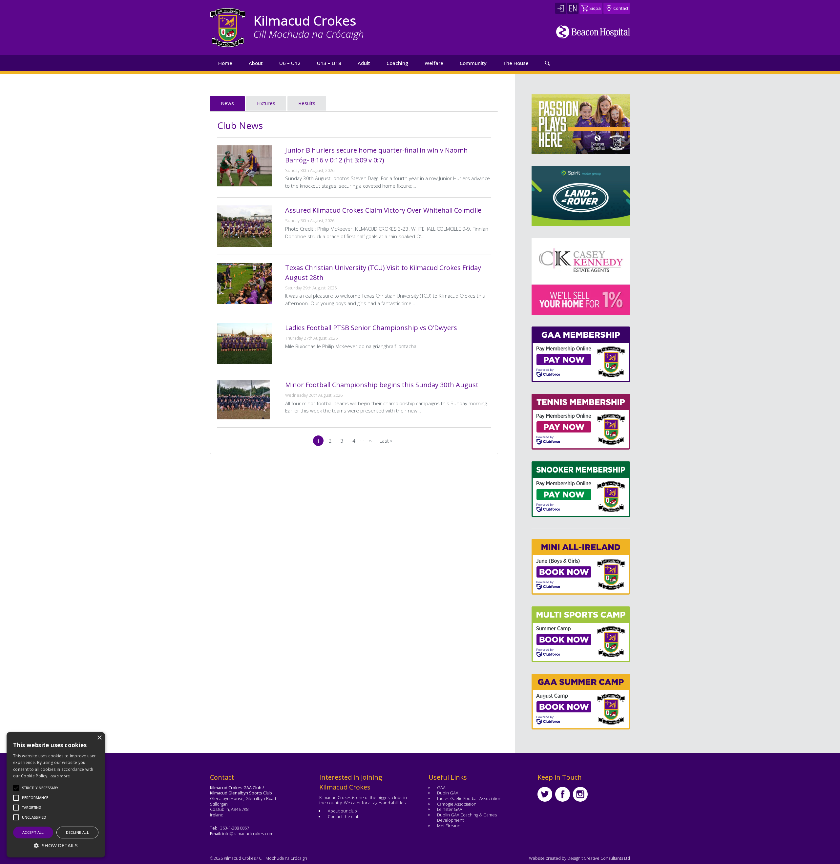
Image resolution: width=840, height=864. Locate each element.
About (256, 63)
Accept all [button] (33, 832)
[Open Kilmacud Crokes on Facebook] (562, 794)
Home (225, 63)
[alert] (56, 794)
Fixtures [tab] (266, 103)
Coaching (397, 63)
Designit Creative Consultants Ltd (598, 858)
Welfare (434, 63)
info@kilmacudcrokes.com (247, 833)
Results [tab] (306, 103)
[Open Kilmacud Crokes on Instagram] (580, 794)
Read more (60, 775)
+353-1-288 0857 (233, 828)
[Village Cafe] (630, 276)
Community (473, 63)
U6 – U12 (290, 63)
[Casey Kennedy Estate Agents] (531, 276)
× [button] (99, 737)
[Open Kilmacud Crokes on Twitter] (544, 794)
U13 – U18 (329, 63)
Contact (620, 8)
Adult (364, 63)
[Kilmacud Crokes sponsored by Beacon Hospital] (593, 31)
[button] (40, 787)
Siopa (595, 8)
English (572, 8)
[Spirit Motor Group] (581, 196)
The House (516, 63)
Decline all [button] (77, 832)
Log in (560, 8)
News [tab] (227, 103)
